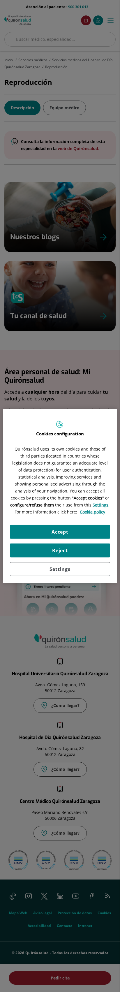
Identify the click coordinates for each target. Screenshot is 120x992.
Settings (60, 569)
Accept (60, 531)
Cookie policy (92, 511)
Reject (60, 550)
